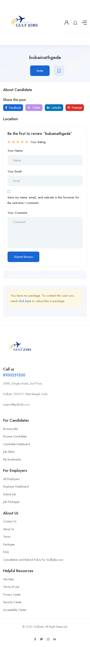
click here (24, 301)
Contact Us (9, 521)
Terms (6, 537)
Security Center (12, 602)
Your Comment (17, 212)
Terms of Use (11, 587)
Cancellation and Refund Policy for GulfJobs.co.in (33, 560)
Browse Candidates (15, 436)
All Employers (11, 479)
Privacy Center (12, 594)
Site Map (8, 579)
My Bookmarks (12, 459)
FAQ (6, 552)
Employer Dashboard (16, 486)
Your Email (15, 171)
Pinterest (76, 108)
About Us (8, 529)
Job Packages (11, 502)
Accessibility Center (14, 610)
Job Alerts (8, 452)
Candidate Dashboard (16, 444)
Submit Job (9, 494)
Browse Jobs (10, 429)
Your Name (15, 150)
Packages (9, 544)
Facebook (14, 108)
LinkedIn (55, 108)
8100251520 (14, 375)
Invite (40, 70)
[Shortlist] (59, 70)
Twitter (35, 108)
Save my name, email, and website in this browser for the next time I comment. (43, 200)
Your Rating (38, 142)
